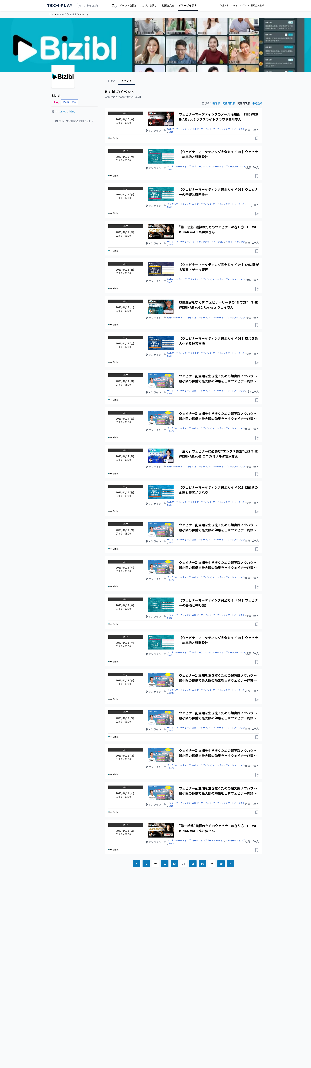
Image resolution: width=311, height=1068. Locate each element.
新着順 (216, 103)
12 (164, 863)
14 (183, 863)
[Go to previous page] (136, 863)
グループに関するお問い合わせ (76, 121)
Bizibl (73, 14)
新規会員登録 (257, 5)
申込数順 (257, 103)
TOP (51, 14)
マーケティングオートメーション (229, 128)
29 (221, 863)
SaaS (170, 131)
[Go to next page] (230, 863)
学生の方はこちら (228, 5)
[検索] (113, 5)
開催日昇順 (228, 103)
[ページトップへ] (59, 5)
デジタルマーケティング (199, 128)
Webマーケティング (177, 128)
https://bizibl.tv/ (65, 111)
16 (202, 863)
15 (193, 863)
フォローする (69, 101)
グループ (61, 14)
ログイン (244, 5)
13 (174, 863)
